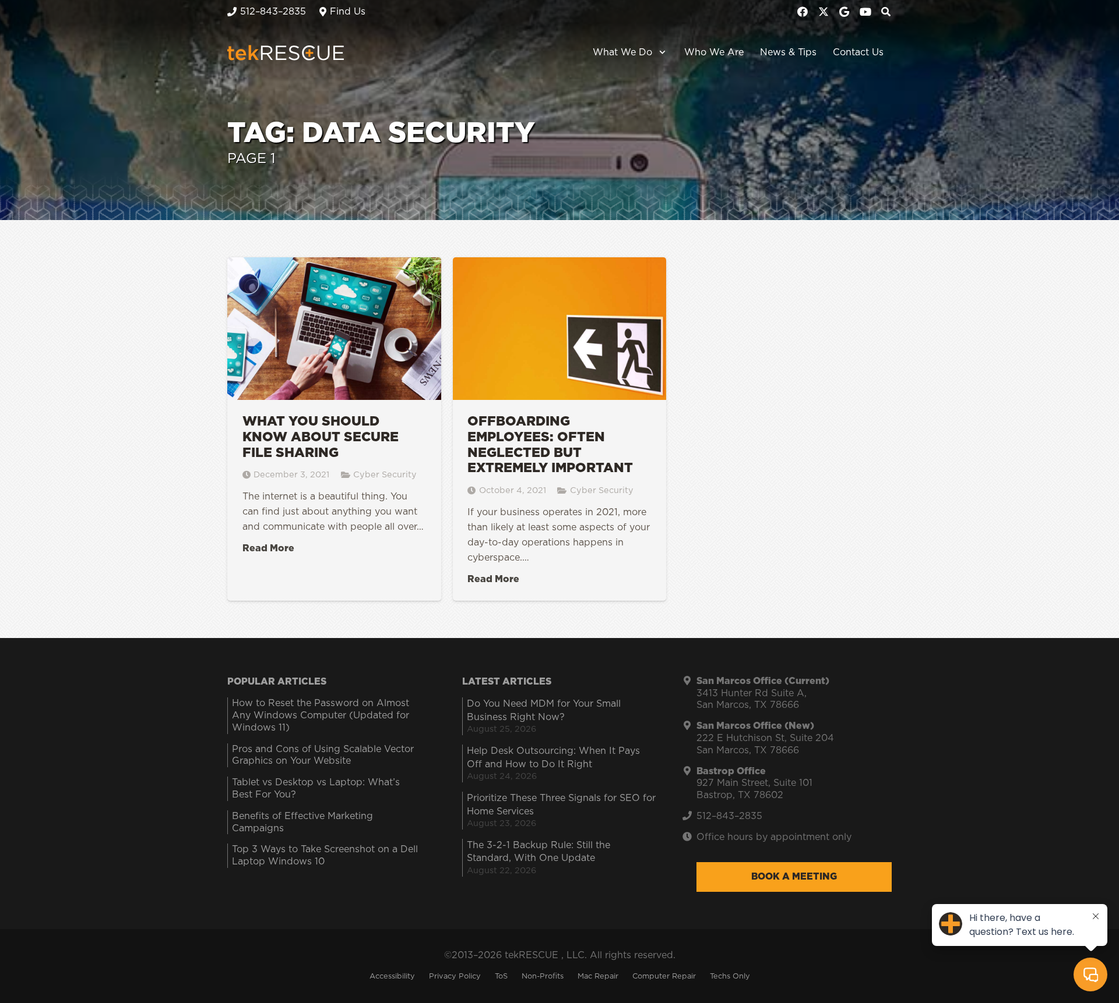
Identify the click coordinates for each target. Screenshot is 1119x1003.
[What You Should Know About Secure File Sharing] (334, 429)
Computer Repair (664, 976)
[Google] (844, 11)
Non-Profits (543, 976)
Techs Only (730, 976)
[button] (660, 52)
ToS (501, 976)
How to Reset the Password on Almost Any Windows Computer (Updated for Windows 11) (320, 715)
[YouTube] (865, 11)
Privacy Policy (455, 976)
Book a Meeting (794, 876)
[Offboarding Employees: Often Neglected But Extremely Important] (560, 429)
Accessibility (392, 976)
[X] (823, 11)
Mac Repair (598, 976)
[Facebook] (802, 11)
